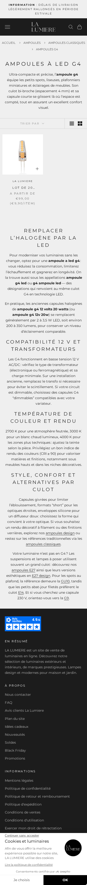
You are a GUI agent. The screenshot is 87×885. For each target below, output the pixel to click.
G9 (66, 598)
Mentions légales (19, 780)
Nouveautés (15, 734)
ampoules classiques (43, 544)
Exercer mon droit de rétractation (33, 828)
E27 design (41, 575)
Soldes (10, 742)
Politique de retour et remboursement (37, 796)
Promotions (15, 758)
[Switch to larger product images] (72, 123)
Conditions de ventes (22, 812)
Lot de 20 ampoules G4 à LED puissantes (23, 188)
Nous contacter (18, 694)
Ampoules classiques (66, 43)
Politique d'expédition (23, 804)
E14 (21, 592)
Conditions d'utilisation (24, 820)
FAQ (8, 702)
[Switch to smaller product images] (80, 123)
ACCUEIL (8, 43)
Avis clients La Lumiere (24, 710)
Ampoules (32, 43)
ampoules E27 (23, 570)
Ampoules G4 (47, 49)
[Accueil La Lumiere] (43, 27)
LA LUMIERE (23, 181)
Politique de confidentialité (28, 788)
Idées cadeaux (16, 726)
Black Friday (15, 750)
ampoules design (60, 533)
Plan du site (15, 718)
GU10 (65, 581)
